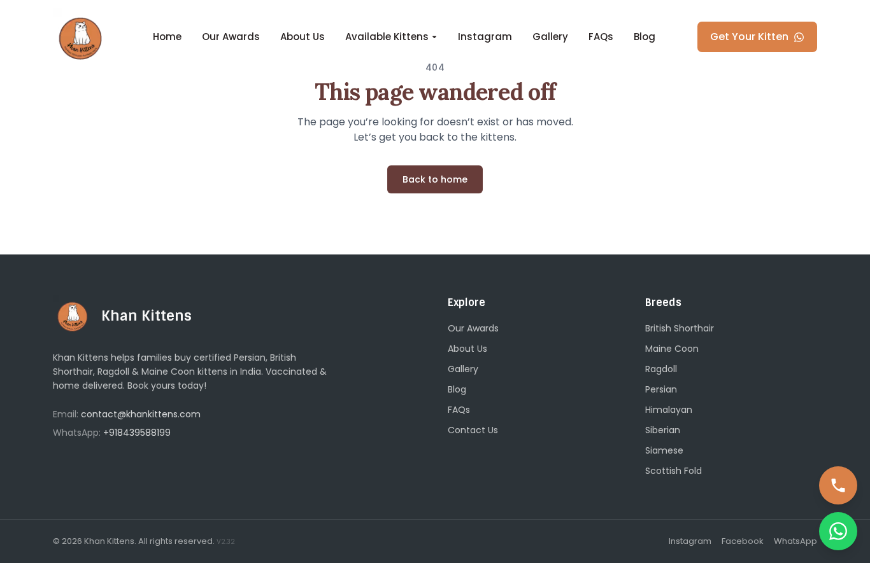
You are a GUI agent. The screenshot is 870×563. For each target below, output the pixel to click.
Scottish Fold (673, 470)
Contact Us (473, 430)
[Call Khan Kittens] (838, 485)
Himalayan (668, 409)
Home (167, 36)
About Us (302, 36)
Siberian (662, 430)
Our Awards (231, 36)
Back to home (435, 179)
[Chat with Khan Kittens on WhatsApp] (838, 531)
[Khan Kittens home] (81, 37)
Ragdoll (661, 369)
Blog (644, 36)
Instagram (485, 36)
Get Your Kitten (749, 36)
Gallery (550, 36)
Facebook (743, 541)
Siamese (664, 450)
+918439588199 (137, 432)
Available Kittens (387, 36)
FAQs (600, 36)
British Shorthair (679, 328)
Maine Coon (672, 348)
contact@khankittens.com (141, 414)
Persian (661, 389)
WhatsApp (795, 541)
